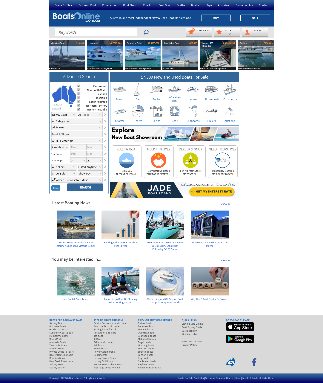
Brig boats (143, 358)
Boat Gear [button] (165, 5)
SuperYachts (100, 354)
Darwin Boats (56, 348)
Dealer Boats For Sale (61, 354)
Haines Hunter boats (149, 367)
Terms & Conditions (193, 341)
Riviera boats (145, 323)
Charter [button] (148, 5)
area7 (71, 106)
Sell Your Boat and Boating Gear (223, 378)
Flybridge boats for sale (107, 367)
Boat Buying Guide (192, 327)
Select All (57, 104)
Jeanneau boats (147, 335)
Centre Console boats (110, 323)
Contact (264, 5)
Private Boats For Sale (61, 351)
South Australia (98, 101)
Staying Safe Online (192, 323)
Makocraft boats (147, 339)
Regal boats (144, 342)
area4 (71, 91)
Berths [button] (181, 5)
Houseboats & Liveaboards (109, 364)
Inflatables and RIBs (105, 332)
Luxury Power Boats (105, 358)
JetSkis (97, 339)
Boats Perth (55, 339)
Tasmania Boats (58, 345)
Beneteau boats (147, 326)
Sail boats (99, 345)
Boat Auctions (57, 358)
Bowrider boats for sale (106, 326)
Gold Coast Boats (59, 329)
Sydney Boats (56, 323)
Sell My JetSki (56, 367)
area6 (70, 103)
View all (226, 204)
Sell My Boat (56, 364)
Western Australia (97, 109)
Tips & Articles (189, 334)
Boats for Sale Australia (191, 378)
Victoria (102, 94)
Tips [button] (209, 5)
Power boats (101, 348)
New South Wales (97, 90)
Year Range (56, 154)
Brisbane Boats (57, 326)
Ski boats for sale (103, 342)
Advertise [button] (224, 5)
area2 (64, 90)
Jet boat (98, 335)
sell (255, 18)
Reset (56, 187)
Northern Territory (96, 105)
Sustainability (244, 5)
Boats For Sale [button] (64, 5)
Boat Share (130, 5)
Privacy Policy (189, 345)
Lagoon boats (145, 354)
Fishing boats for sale (105, 329)
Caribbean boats (147, 361)
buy (216, 18)
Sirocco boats (145, 351)
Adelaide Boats (57, 342)
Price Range (56, 160)
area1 (56, 94)
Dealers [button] (196, 5)
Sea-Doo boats (146, 348)
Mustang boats (146, 345)
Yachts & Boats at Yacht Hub (257, 378)
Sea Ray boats (145, 329)
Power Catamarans (104, 351)
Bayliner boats (146, 364)
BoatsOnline (76, 378)
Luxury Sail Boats (103, 361)
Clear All (56, 108)
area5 (72, 100)
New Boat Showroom (61, 361)
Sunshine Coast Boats (61, 332)
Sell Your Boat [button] (87, 5)
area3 (64, 99)
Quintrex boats (146, 332)
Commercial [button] (109, 5)
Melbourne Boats (58, 335)
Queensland (100, 86)
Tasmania (101, 97)
